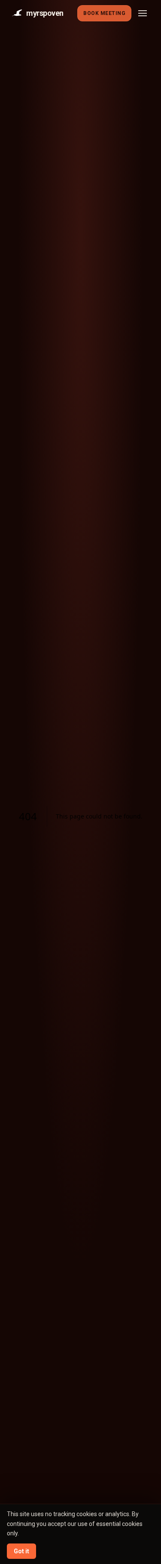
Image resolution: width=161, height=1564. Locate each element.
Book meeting (104, 13)
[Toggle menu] (142, 13)
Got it (21, 1551)
